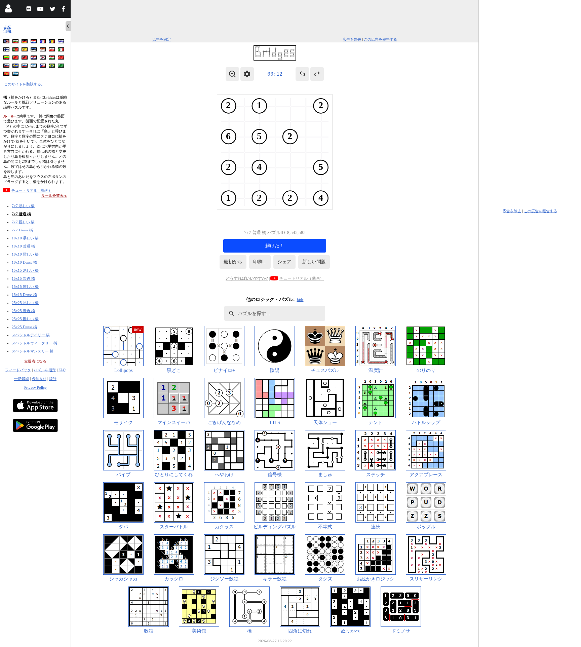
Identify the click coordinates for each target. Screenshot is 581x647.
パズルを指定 (45, 370)
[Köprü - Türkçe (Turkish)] (61, 58)
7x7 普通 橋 (21, 214)
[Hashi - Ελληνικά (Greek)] (16, 75)
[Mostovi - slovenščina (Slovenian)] (7, 67)
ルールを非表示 (54, 195)
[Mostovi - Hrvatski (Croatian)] (34, 58)
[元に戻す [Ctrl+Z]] (302, 74)
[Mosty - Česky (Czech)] (43, 67)
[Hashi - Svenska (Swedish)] (16, 67)
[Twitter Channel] (53, 10)
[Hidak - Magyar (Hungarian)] (52, 58)
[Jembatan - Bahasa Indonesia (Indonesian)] (43, 50)
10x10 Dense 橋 (24, 262)
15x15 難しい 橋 (25, 286)
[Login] (8, 10)
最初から (233, 261)
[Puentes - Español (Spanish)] (25, 50)
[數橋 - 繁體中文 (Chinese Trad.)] (25, 58)
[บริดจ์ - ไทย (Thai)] (61, 42)
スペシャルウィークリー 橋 (34, 343)
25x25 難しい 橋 (25, 319)
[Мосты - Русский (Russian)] (25, 67)
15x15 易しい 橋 (25, 270)
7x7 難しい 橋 (23, 222)
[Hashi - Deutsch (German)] (25, 42)
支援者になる (35, 361)
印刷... (260, 261)
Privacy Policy (35, 387)
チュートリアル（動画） (31, 190)
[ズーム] (232, 74)
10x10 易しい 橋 (25, 238)
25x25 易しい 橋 (25, 303)
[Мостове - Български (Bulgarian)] (16, 42)
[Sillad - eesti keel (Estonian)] (34, 50)
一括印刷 (21, 379)
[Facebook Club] (65, 10)
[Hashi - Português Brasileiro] (52, 67)
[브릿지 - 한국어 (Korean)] (43, 58)
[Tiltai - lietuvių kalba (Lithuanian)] (7, 58)
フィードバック (18, 370)
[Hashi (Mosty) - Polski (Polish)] (52, 50)
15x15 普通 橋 (23, 278)
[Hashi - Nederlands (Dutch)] (34, 42)
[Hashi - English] (7, 42)
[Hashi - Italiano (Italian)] (61, 50)
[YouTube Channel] (41, 10)
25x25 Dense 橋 (24, 327)
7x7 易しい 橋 (23, 206)
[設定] (247, 74)
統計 (52, 379)
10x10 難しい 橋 (25, 254)
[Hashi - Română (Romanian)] (52, 42)
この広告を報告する (380, 39)
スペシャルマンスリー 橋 (32, 351)
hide (300, 300)
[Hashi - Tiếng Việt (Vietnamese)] (7, 75)
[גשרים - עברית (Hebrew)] (34, 67)
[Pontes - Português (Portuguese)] (16, 50)
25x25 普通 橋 (23, 311)
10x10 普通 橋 (23, 246)
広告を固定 (161, 39)
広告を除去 (352, 39)
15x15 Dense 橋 (24, 295)
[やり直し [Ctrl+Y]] (317, 74)
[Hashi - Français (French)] (43, 42)
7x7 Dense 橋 (22, 230)
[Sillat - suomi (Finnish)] (7, 50)
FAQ (62, 370)
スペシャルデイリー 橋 (31, 335)
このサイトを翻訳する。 (24, 84)
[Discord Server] (29, 10)
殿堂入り (39, 379)
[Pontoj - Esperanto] (61, 67)
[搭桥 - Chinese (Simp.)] (16, 58)
